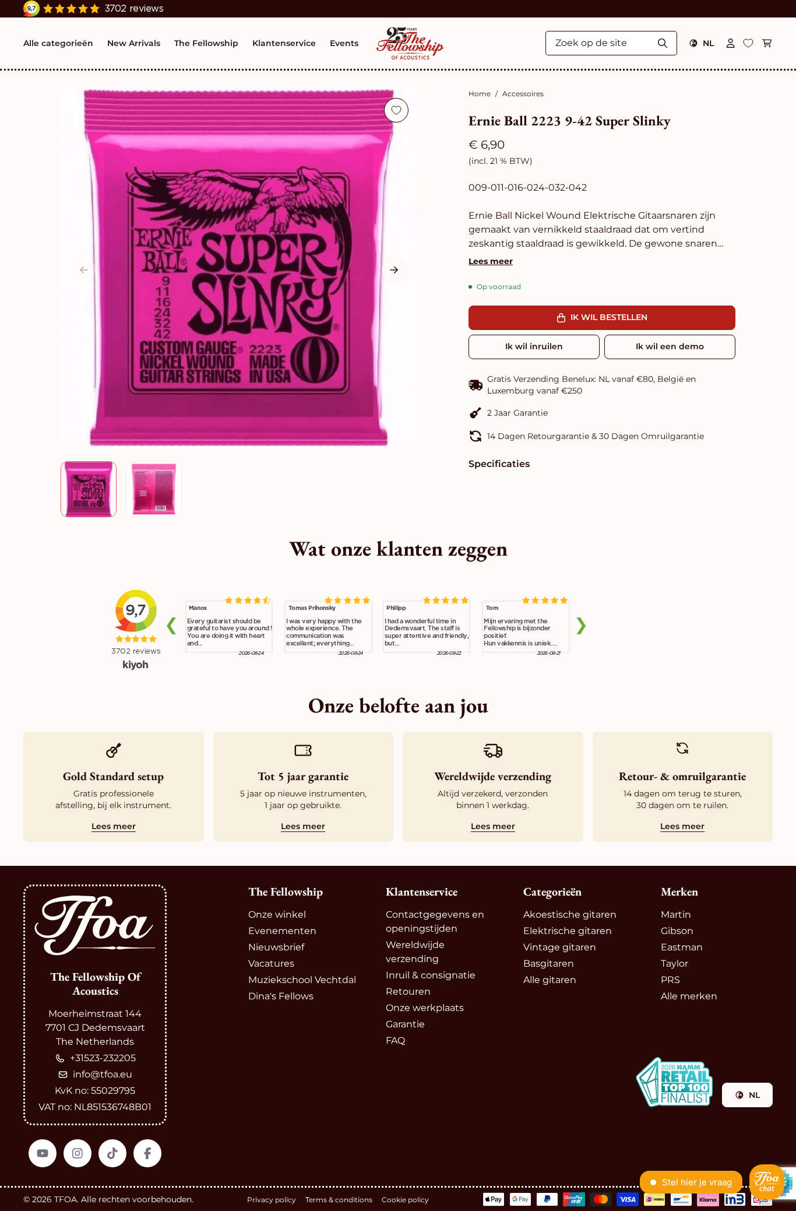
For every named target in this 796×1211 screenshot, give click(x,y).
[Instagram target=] (77, 1153)
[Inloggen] (730, 43)
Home (480, 93)
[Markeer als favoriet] (396, 110)
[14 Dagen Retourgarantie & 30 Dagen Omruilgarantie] (602, 436)
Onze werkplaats (425, 1007)
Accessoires (523, 93)
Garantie (405, 1024)
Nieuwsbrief (276, 947)
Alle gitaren (549, 979)
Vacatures (271, 963)
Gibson (677, 930)
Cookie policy (405, 1199)
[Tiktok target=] (112, 1153)
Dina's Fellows (281, 996)
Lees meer (491, 261)
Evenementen (282, 930)
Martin (676, 914)
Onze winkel (277, 914)
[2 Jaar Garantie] (602, 413)
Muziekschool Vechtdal (302, 979)
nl (708, 43)
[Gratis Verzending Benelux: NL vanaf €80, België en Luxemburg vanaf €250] (602, 384)
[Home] (410, 43)
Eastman (682, 947)
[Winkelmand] (767, 43)
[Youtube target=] (42, 1153)
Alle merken (689, 996)
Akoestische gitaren (570, 914)
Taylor (674, 963)
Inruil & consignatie (431, 975)
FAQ (395, 1040)
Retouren (408, 991)
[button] (394, 270)
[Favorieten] (748, 43)
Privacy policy (271, 1199)
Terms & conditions (338, 1199)
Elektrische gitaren (567, 930)
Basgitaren (548, 963)
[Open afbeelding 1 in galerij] (239, 267)
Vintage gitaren (559, 947)
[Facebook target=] (147, 1153)
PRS (670, 979)
